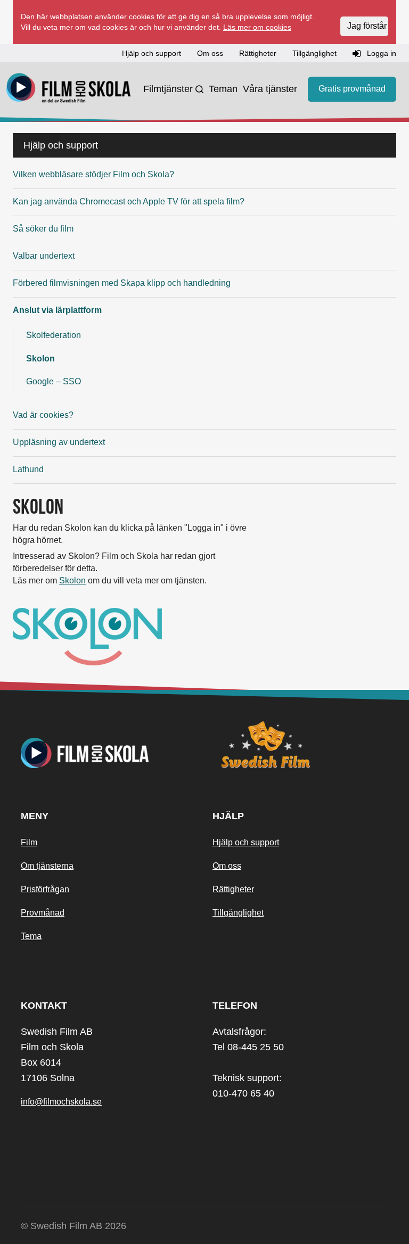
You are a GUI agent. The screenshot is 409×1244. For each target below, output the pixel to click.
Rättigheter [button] (257, 53)
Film (29, 842)
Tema (31, 936)
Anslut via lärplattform (57, 310)
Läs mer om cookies (257, 27)
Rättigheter (233, 889)
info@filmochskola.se (61, 1101)
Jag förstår (367, 25)
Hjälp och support (245, 842)
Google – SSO (53, 381)
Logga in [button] (380, 53)
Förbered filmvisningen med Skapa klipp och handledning (122, 282)
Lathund (28, 469)
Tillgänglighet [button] (314, 53)
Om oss (226, 865)
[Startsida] (69, 89)
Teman (223, 89)
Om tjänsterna (47, 865)
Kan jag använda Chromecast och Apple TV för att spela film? (128, 201)
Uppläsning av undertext (59, 442)
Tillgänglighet (238, 912)
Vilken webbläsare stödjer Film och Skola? (93, 174)
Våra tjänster (270, 89)
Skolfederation (53, 335)
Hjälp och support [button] (151, 53)
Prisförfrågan (45, 889)
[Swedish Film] (300, 744)
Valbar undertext (44, 255)
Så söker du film (43, 228)
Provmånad (42, 912)
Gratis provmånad (352, 88)
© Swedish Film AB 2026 (73, 1226)
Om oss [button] (210, 53)
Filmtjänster (168, 89)
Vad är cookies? (43, 414)
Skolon (40, 358)
